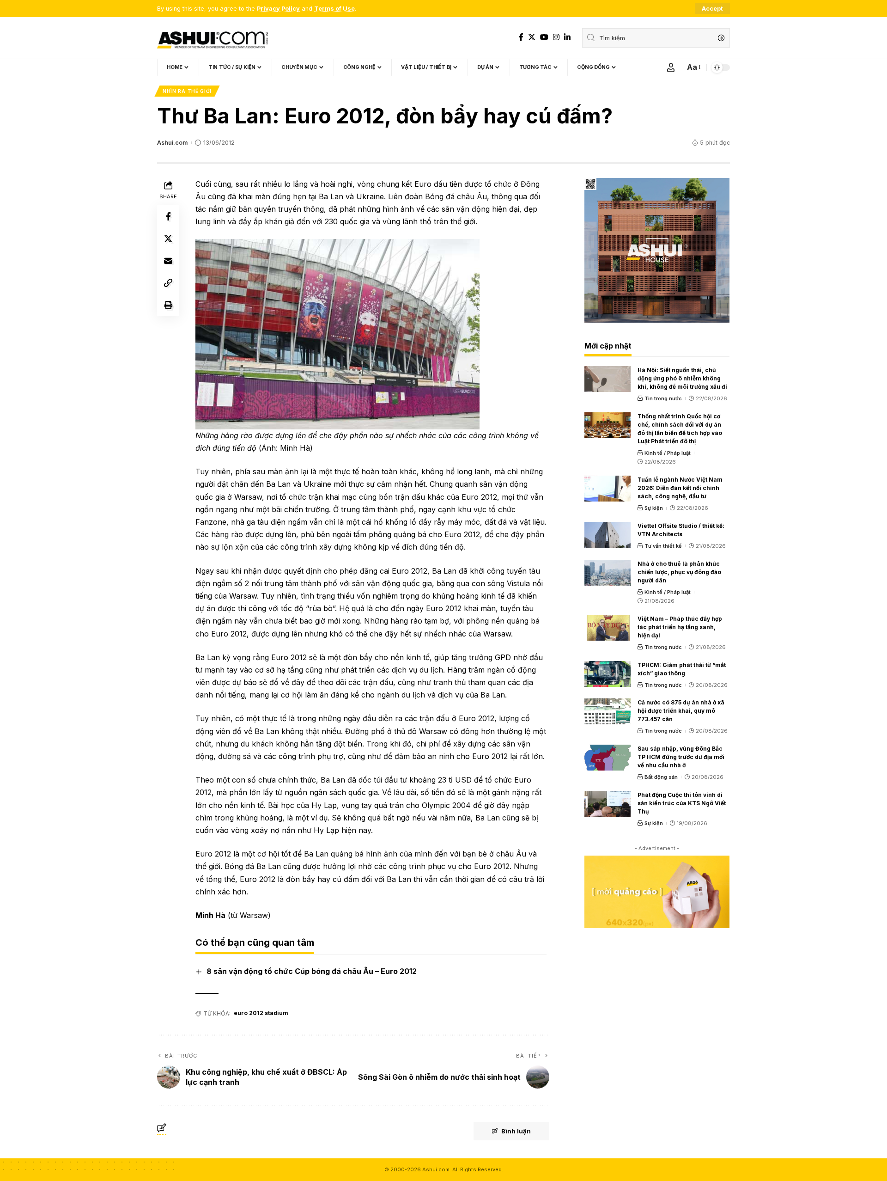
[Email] (168, 261)
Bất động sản (661, 777)
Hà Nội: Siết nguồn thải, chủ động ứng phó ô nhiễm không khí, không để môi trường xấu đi (682, 378)
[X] (532, 37)
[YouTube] (544, 37)
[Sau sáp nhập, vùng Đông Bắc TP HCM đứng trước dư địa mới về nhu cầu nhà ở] (607, 758)
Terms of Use (334, 8)
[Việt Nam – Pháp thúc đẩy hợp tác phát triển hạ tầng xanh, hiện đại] (607, 628)
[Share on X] (168, 238)
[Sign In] (670, 67)
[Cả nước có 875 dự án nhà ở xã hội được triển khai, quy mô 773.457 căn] (607, 711)
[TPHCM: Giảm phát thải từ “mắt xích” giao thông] (607, 674)
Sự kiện (653, 508)
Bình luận (516, 1131)
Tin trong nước (663, 398)
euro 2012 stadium (261, 1013)
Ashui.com (172, 142)
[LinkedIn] (567, 37)
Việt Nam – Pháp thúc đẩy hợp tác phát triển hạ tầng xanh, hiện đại (680, 627)
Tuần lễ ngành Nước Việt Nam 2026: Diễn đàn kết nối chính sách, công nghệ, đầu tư (680, 488)
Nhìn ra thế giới (187, 91)
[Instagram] (556, 37)
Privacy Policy (278, 8)
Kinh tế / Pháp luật (667, 453)
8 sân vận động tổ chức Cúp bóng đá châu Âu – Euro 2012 (312, 971)
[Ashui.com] (212, 38)
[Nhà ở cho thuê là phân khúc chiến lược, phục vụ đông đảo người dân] (607, 573)
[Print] (168, 305)
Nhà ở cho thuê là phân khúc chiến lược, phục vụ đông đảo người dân (679, 572)
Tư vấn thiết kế (663, 546)
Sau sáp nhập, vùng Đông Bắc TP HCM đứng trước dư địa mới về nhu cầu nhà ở (681, 757)
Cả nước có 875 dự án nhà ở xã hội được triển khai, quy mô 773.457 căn (681, 710)
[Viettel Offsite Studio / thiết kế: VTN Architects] (607, 535)
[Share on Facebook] (168, 216)
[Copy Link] (168, 283)
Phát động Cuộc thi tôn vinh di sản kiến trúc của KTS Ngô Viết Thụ (682, 803)
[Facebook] (521, 37)
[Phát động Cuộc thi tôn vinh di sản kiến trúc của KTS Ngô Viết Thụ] (607, 804)
